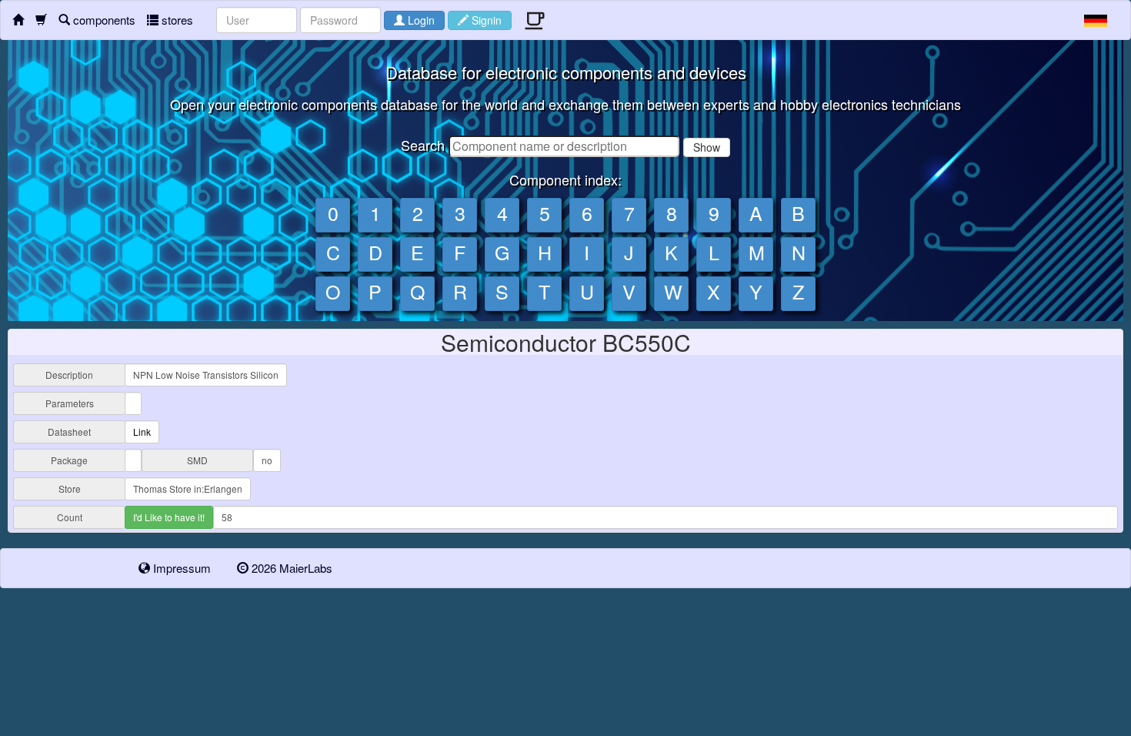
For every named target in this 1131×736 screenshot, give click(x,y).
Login (420, 20)
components (102, 20)
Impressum (180, 568)
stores (175, 20)
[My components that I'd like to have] (41, 20)
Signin (485, 20)
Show (706, 147)
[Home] (18, 20)
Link (142, 431)
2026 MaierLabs (290, 568)
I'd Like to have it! (169, 517)
